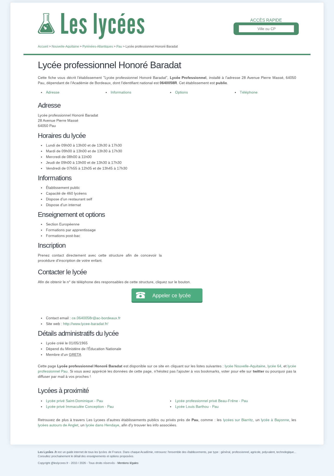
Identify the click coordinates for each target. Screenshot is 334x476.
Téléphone (249, 92)
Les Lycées (167, 26)
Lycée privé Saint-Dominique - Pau (74, 401)
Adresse (52, 92)
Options (181, 92)
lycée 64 (274, 366)
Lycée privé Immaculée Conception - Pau (80, 406)
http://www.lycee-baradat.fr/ (85, 324)
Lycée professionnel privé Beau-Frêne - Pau (211, 401)
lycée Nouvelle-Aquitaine (245, 366)
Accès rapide (266, 20)
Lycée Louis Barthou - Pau (197, 406)
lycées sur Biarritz (238, 420)
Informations (121, 92)
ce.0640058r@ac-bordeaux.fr (96, 318)
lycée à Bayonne (275, 420)
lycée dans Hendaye (102, 425)
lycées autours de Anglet (58, 425)
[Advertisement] (229, 136)
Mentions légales (128, 463)
